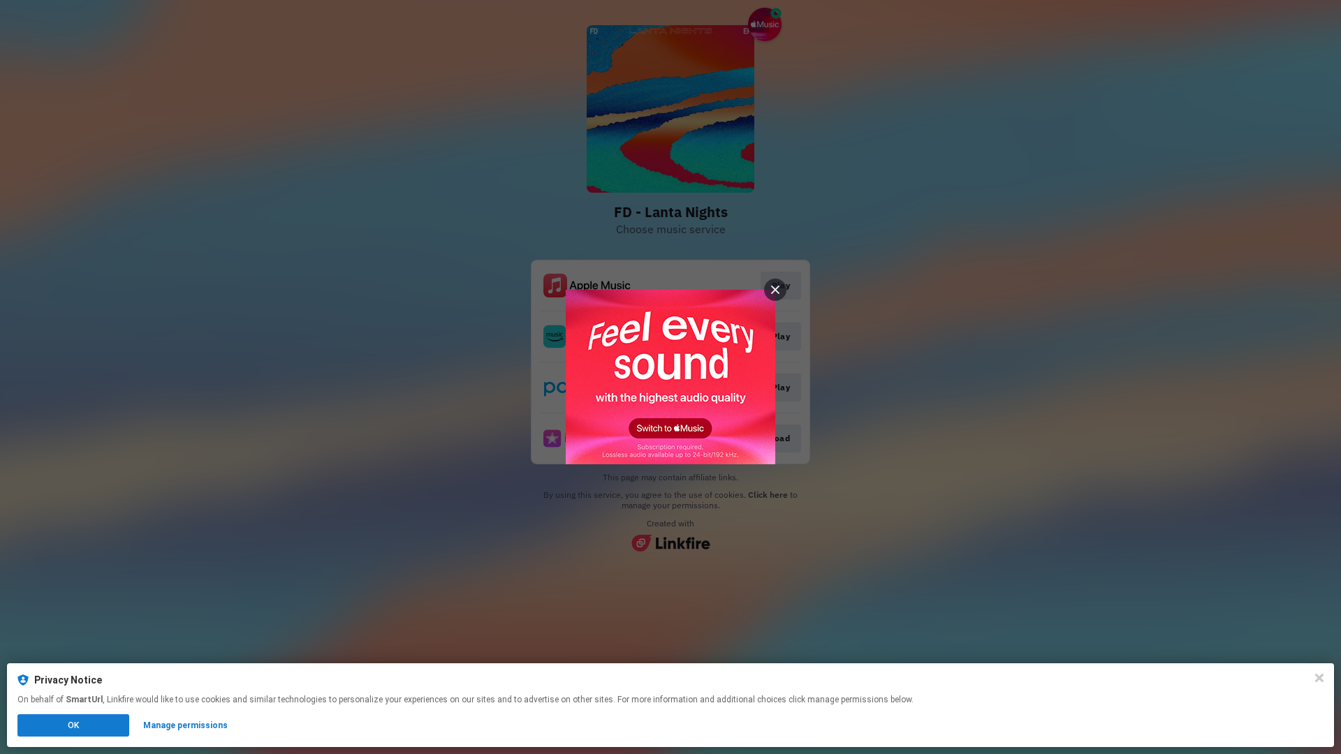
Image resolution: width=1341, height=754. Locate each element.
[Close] (1319, 678)
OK (73, 725)
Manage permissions (185, 725)
